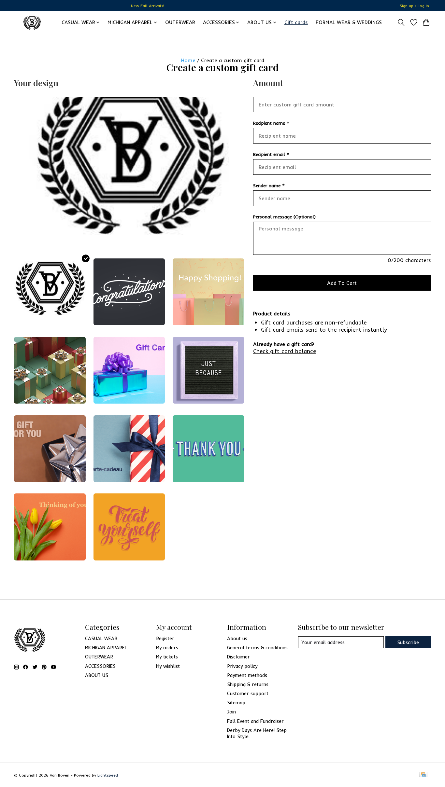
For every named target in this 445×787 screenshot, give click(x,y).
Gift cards (296, 22)
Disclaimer (238, 657)
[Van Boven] (32, 22)
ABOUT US (96, 675)
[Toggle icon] (401, 22)
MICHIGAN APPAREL (106, 647)
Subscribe (408, 642)
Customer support (247, 693)
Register (165, 638)
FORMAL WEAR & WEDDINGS (349, 22)
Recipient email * (271, 154)
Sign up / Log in (414, 5)
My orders (167, 647)
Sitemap (236, 702)
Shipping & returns (247, 684)
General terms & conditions (257, 647)
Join (231, 712)
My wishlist (168, 666)
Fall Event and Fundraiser (255, 721)
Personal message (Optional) (284, 217)
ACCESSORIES (100, 666)
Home (188, 60)
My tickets (167, 657)
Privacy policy (242, 666)
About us (237, 638)
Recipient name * (271, 123)
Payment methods (247, 675)
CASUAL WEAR (101, 638)
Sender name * (269, 185)
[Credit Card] (423, 775)
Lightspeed (107, 775)
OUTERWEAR (180, 22)
